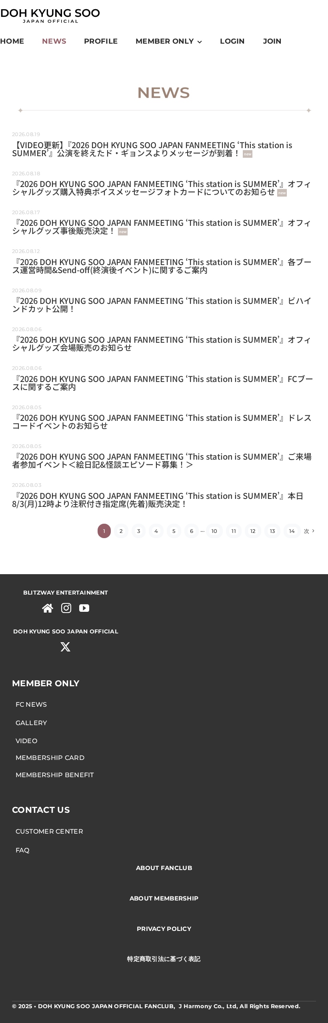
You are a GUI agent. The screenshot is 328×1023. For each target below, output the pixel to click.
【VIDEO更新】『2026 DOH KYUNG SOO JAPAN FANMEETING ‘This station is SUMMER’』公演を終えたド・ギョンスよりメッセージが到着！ (152, 149)
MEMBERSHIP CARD (48, 758)
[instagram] (66, 608)
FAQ (20, 850)
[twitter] (65, 647)
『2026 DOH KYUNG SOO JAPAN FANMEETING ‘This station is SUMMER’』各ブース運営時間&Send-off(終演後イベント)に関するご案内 (162, 265)
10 (215, 531)
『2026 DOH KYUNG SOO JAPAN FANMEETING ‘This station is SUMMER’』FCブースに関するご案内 (162, 382)
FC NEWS (29, 704)
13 (272, 531)
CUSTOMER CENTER (47, 831)
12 (253, 531)
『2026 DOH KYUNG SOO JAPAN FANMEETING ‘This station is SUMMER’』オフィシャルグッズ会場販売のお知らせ (162, 343)
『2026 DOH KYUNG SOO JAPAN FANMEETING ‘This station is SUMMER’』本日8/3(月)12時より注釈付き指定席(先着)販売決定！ (158, 499)
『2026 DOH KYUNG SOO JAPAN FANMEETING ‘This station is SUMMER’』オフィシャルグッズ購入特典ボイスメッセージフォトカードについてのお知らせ (162, 187)
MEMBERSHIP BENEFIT (53, 775)
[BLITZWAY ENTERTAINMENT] (47, 608)
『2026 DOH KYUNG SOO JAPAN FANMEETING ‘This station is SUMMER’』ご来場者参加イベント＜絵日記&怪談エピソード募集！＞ (162, 460)
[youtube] (84, 608)
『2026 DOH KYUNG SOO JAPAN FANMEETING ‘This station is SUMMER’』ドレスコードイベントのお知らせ (162, 421)
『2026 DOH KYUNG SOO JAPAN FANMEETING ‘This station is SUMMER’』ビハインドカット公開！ (162, 304)
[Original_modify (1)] (50, 7)
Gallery (29, 723)
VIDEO (24, 741)
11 (234, 531)
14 (292, 531)
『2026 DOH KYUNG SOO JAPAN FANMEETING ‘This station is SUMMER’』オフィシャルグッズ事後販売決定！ (162, 226)
